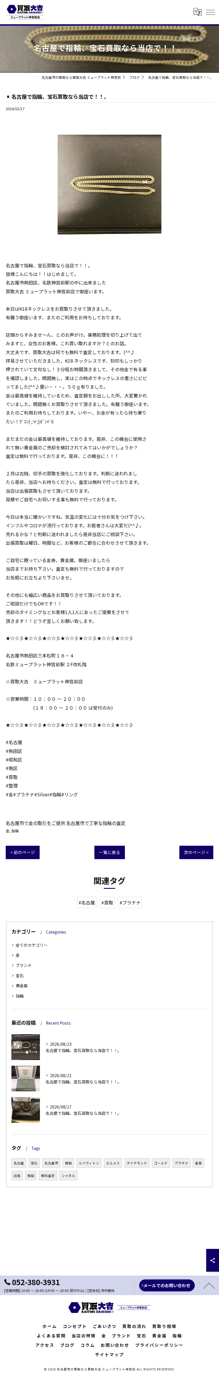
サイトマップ (109, 1354)
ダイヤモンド (137, 1163)
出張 (17, 1175)
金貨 (198, 1163)
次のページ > (196, 852)
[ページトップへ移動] (209, 1285)
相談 (30, 1175)
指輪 (15, 830)
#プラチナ (130, 902)
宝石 (20, 975)
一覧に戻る (109, 852)
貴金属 (22, 985)
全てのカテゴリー (32, 945)
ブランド (24, 965)
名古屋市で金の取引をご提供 (35, 822)
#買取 (107, 902)
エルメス (113, 1163)
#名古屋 (86, 902)
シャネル (68, 1175)
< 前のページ (22, 852)
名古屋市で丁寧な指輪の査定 (95, 822)
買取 (68, 1163)
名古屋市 (51, 1163)
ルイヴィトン (89, 1163)
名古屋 (19, 1163)
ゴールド (161, 1163)
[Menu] (210, 12)
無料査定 (48, 1175)
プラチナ (181, 1163)
